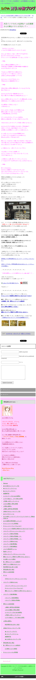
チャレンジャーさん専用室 (10, 652)
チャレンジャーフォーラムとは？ (12, 526)
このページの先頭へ (19, 676)
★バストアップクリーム (10, 488)
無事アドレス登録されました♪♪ (11, 564)
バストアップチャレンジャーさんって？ (14, 531)
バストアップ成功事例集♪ (10, 544)
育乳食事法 (13, 30)
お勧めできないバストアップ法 (11, 511)
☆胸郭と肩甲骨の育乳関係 (10, 509)
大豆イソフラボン (26, 333)
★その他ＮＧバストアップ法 (11, 486)
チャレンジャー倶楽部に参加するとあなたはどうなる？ (18, 528)
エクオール (9, 333)
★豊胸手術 (6, 493)
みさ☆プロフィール (8, 514)
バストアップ (16, 333)
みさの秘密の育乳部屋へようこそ (12, 521)
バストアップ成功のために (10, 541)
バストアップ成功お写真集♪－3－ (12, 536)
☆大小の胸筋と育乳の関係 (10, 503)
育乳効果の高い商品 (8, 569)
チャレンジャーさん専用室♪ (10, 523)
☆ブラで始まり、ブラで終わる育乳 (13, 498)
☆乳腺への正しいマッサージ (11, 501)
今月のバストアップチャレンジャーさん (14, 554)
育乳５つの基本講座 (8, 572)
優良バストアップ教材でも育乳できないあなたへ (14, 312)
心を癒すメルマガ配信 (9, 559)
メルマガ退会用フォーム (10, 549)
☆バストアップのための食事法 (11, 496)
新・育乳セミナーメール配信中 (11, 562)
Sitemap (5, 483)
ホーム (5, 575)
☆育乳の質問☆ (7, 506)
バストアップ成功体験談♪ (10, 546)
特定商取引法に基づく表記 (10, 567)
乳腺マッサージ (7, 551)
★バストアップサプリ (9, 491)
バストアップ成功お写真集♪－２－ (12, 538)
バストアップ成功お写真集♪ (10, 533)
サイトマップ (6, 661)
